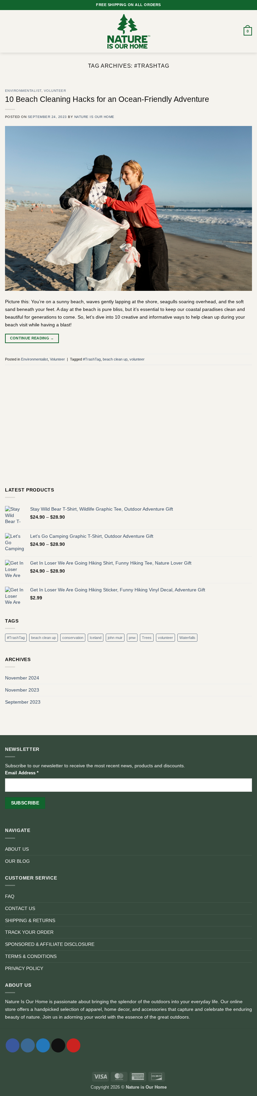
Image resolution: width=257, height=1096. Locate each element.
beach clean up (115, 359)
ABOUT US (17, 849)
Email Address (21, 772)
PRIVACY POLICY (24, 968)
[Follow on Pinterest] (73, 1045)
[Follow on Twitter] (43, 1045)
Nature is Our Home (94, 117)
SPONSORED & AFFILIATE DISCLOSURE (49, 944)
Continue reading (32, 338)
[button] (8, 31)
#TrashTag (92, 359)
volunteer (137, 359)
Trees (147, 638)
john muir (115, 638)
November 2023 (22, 690)
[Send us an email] (58, 1045)
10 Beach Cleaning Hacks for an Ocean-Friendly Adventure (107, 99)
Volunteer (55, 90)
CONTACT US (20, 908)
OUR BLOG (17, 861)
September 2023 (22, 702)
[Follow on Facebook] (12, 1045)
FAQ (9, 896)
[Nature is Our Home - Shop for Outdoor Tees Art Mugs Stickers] (128, 31)
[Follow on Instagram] (27, 1045)
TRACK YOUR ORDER (29, 932)
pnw (132, 638)
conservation (72, 638)
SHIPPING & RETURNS (30, 920)
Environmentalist (23, 90)
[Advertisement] (128, 432)
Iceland (95, 638)
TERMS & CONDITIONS (31, 956)
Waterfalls (187, 638)
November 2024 (22, 678)
